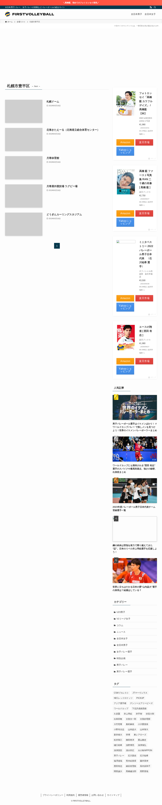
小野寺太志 (119, 729)
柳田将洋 (130, 740)
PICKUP (140, 698)
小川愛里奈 (143, 724)
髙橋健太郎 (131, 771)
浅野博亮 (130, 745)
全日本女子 (122, 638)
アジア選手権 (120, 703)
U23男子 (121, 612)
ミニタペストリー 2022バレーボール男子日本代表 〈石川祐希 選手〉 (146, 254)
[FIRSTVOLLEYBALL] (29, 14)
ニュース (121, 632)
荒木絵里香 (131, 761)
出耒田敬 (118, 719)
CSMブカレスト (121, 693)
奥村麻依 (130, 724)
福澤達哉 (118, 761)
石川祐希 (144, 755)
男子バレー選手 (124, 671)
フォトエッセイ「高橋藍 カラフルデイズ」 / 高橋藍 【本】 (146, 103)
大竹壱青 (118, 724)
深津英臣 (118, 750)
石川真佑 (132, 755)
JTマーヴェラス (140, 693)
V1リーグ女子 (123, 618)
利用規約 (70, 795)
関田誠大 (118, 771)
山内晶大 (132, 729)
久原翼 (117, 714)
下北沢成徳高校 (139, 708)
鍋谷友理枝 (131, 766)
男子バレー (122, 665)
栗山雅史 (142, 740)
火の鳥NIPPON (145, 750)
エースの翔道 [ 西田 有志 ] (145, 331)
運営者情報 (83, 795)
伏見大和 (150, 714)
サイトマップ (113, 795)
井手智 (139, 714)
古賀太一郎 (131, 719)
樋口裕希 (118, 745)
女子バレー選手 (124, 651)
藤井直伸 (144, 761)
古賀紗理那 (145, 719)
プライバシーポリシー (53, 795)
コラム (120, 625)
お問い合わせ (97, 795)
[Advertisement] (81, 58)
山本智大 (144, 729)
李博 (128, 734)
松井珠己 (118, 740)
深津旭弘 (142, 745)
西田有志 (118, 766)
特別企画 (121, 658)
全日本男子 (122, 645)
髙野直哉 (144, 771)
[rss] (151, 7)
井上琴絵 (128, 714)
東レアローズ (140, 734)
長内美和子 (145, 766)
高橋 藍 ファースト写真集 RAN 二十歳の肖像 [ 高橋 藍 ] (146, 179)
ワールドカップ (121, 708)
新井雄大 (118, 734)
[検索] (155, 7)
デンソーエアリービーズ (141, 703)
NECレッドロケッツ (123, 698)
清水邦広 (130, 750)
